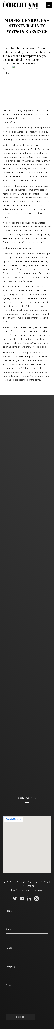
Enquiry (9, 985)
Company (10, 966)
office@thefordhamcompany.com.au (28, 890)
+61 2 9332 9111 (28, 886)
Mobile (9, 948)
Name (9, 911)
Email (8, 929)
